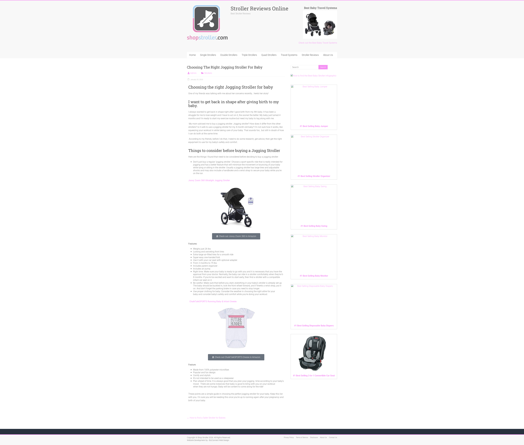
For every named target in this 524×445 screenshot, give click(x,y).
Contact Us (333, 437)
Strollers (208, 73)
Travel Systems (289, 55)
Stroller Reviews (310, 55)
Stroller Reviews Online (259, 8)
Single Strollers (208, 55)
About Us (328, 55)
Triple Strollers (249, 55)
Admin (193, 73)
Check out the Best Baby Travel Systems (318, 42)
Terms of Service (302, 437)
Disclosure (314, 437)
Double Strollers (228, 55)
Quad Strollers (268, 55)
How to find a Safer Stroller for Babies (206, 417)
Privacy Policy (289, 437)
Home (192, 55)
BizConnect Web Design (219, 440)
